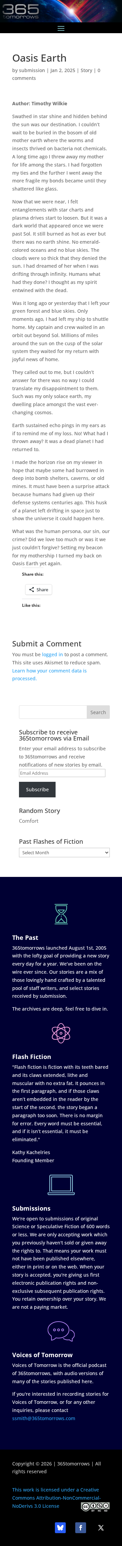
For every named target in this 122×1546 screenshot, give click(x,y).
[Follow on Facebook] (80, 1527)
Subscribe (37, 789)
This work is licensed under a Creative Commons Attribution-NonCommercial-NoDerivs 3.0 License (56, 1497)
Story (86, 70)
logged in (52, 654)
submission (32, 70)
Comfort (28, 820)
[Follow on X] (101, 1527)
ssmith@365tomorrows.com (43, 1418)
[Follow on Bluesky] (60, 1527)
